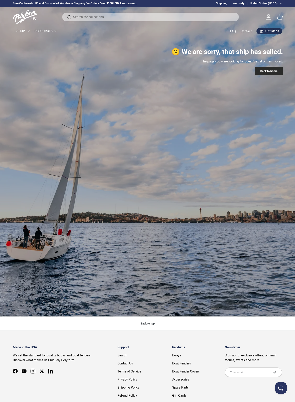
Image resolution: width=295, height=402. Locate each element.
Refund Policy (127, 395)
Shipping (221, 3)
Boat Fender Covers (186, 371)
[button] (279, 16)
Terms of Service (129, 371)
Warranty (238, 3)
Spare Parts (180, 387)
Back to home (269, 71)
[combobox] (150, 17)
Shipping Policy (128, 387)
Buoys (176, 355)
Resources (44, 31)
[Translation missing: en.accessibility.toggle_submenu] (28, 31)
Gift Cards (179, 395)
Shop (20, 31)
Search (122, 355)
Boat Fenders (181, 363)
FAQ (233, 31)
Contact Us (125, 363)
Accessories (180, 379)
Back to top (147, 323)
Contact (246, 31)
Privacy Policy (127, 379)
